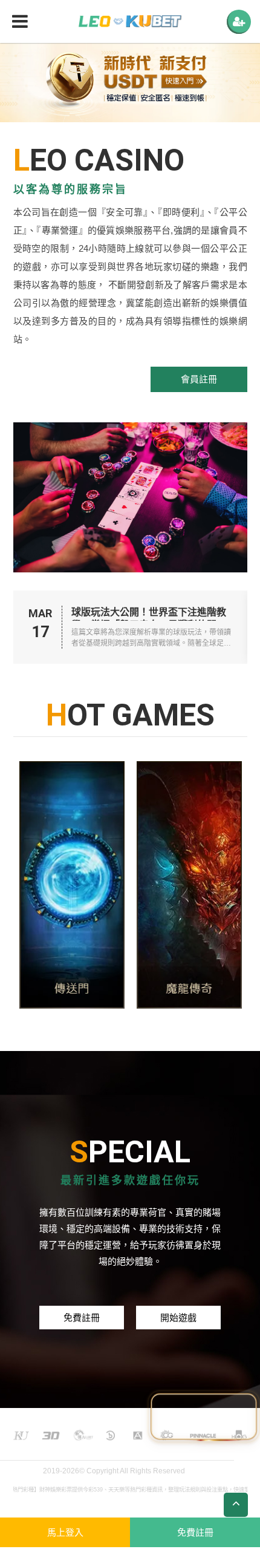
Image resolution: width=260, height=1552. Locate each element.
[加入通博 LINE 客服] (203, 1418)
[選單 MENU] (239, 22)
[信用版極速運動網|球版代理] (130, 21)
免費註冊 (81, 1317)
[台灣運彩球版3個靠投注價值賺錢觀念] (176, 885)
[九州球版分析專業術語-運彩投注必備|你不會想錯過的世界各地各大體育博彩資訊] (58, 885)
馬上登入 (65, 1532)
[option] (130, 82)
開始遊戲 (178, 1317)
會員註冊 (199, 379)
